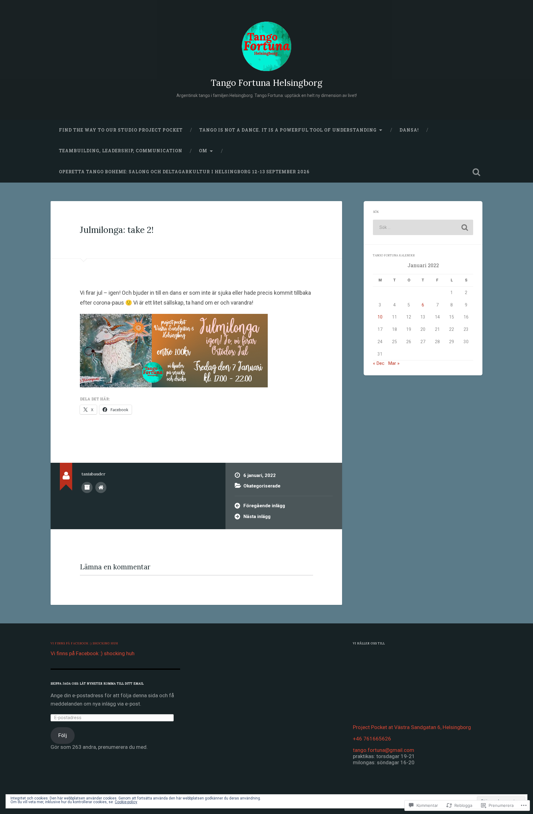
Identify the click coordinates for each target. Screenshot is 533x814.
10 (380, 316)
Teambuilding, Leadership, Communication (120, 151)
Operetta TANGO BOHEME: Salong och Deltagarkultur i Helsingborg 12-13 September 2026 (184, 172)
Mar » (393, 363)
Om (203, 151)
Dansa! (409, 130)
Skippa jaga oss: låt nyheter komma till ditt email (97, 683)
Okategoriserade (261, 486)
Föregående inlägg (264, 505)
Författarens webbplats (100, 487)
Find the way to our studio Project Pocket (121, 130)
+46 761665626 (372, 739)
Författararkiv (87, 487)
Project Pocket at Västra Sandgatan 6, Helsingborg (412, 727)
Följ (62, 735)
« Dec (378, 363)
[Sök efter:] (423, 227)
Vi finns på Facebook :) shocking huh (84, 643)
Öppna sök (476, 172)
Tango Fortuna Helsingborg (266, 82)
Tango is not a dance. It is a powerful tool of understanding (288, 130)
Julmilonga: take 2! (117, 229)
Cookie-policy (126, 802)
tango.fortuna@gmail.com (383, 750)
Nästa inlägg (257, 516)
